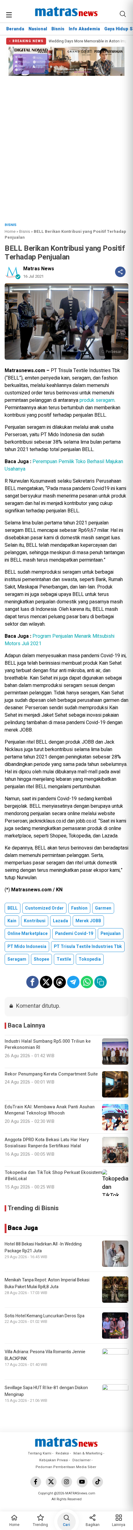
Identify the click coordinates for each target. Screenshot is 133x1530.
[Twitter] (51, 1481)
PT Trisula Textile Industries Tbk (88, 946)
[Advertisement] (66, 147)
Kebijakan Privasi (53, 1460)
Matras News (38, 268)
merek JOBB (88, 921)
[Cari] (123, 14)
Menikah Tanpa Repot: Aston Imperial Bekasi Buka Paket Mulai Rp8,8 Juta (47, 1283)
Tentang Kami (39, 1453)
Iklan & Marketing (87, 1453)
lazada (60, 921)
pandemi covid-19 (74, 933)
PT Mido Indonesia (26, 946)
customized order (44, 908)
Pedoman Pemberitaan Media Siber (66, 1467)
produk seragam (96, 400)
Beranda (15, 29)
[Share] (120, 272)
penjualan (111, 933)
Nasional (37, 29)
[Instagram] (66, 1481)
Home (10, 231)
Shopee (41, 959)
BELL (12, 908)
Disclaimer (81, 1460)
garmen (103, 908)
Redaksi (62, 1453)
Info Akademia (84, 29)
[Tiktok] (97, 1481)
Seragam (16, 959)
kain (11, 921)
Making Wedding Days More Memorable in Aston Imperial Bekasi (75, 41)
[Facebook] (35, 1481)
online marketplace (27, 933)
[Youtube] (82, 1481)
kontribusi (34, 921)
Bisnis (57, 29)
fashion (79, 908)
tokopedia (90, 959)
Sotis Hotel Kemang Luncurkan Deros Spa (44, 1316)
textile (64, 959)
